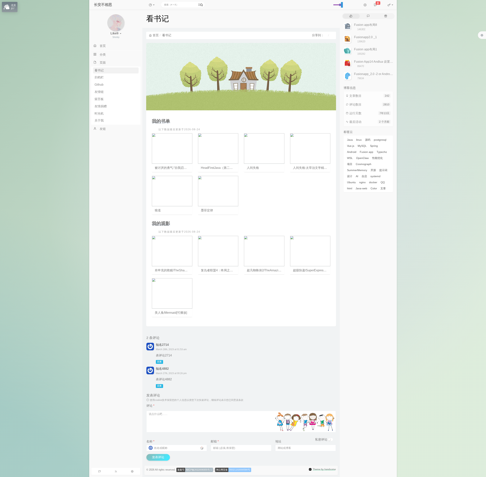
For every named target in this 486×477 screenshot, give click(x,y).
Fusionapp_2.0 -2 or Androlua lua (376, 74)
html (349, 188)
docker (373, 182)
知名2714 (162, 344)
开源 (373, 170)
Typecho (382, 151)
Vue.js (350, 145)
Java (350, 139)
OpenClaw (362, 158)
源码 (367, 139)
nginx (362, 182)
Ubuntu (351, 182)
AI (357, 176)
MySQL (362, 145)
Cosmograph (363, 164)
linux (359, 139)
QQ (383, 182)
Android (351, 151)
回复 (159, 362)
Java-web (361, 188)
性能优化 (377, 158)
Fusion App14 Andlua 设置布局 (375, 61)
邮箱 (215, 441)
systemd (375, 176)
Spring (374, 145)
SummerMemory (357, 170)
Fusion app (366, 151)
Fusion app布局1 (365, 49)
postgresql (380, 139)
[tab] (351, 16)
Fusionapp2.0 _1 (365, 37)
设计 (349, 176)
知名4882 (162, 368)
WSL (350, 158)
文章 (383, 188)
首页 (156, 35)
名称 (150, 441)
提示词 (383, 170)
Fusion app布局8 (365, 24)
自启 (364, 176)
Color (374, 188)
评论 (150, 405)
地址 (278, 441)
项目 (349, 164)
